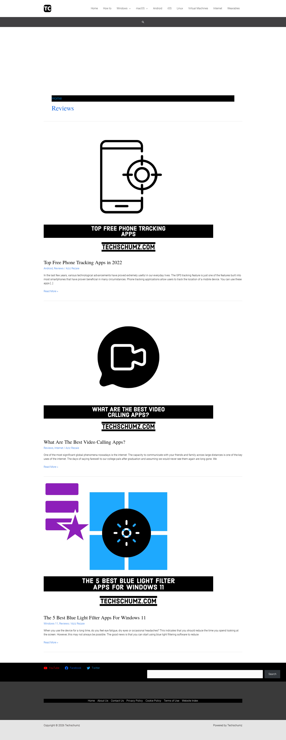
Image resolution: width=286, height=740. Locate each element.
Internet (217, 8)
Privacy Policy (134, 700)
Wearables (233, 8)
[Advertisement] (143, 52)
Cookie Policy (153, 700)
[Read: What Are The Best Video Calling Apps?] (128, 370)
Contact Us (117, 700)
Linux (180, 8)
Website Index (190, 700)
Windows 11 (51, 623)
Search (214, 667)
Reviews (59, 268)
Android (157, 8)
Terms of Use (171, 700)
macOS (140, 8)
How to (107, 8)
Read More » (51, 291)
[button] (143, 22)
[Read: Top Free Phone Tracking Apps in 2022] (128, 191)
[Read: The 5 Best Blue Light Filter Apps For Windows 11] (128, 546)
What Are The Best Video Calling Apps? (84, 441)
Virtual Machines (198, 8)
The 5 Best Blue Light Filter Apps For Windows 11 (95, 617)
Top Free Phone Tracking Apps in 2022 (83, 262)
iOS (169, 8)
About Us (102, 700)
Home (94, 8)
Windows (122, 8)
